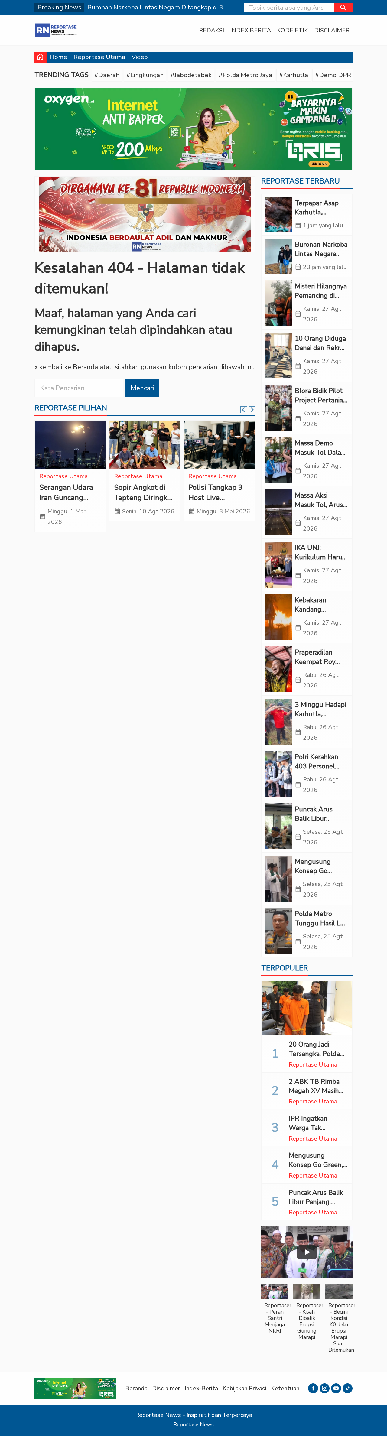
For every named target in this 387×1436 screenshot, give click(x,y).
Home (58, 57)
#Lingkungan (145, 75)
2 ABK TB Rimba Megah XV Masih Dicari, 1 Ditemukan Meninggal (317, 1095)
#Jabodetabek (191, 75)
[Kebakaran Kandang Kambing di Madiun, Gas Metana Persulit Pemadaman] (278, 617)
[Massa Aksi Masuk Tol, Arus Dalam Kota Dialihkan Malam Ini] (278, 512)
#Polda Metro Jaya (245, 75)
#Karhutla (293, 75)
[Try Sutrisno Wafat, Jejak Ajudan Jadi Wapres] (227, 445)
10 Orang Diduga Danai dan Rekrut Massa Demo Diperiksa (321, 352)
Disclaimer (332, 30)
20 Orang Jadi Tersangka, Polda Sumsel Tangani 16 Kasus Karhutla (317, 1058)
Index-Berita (201, 1388)
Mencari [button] (142, 387)
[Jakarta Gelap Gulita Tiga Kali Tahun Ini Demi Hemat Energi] (152, 445)
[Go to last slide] (243, 409)
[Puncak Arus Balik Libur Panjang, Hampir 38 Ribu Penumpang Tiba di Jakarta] (278, 826)
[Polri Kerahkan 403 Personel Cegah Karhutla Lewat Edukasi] (278, 774)
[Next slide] (252, 409)
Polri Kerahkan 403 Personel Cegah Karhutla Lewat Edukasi (318, 770)
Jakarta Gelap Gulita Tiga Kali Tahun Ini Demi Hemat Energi (147, 502)
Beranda (136, 1388)
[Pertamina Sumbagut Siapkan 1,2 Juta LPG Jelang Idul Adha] (77, 445)
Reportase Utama (99, 57)
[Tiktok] (348, 1388)
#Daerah (106, 75)
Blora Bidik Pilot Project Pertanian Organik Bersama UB (321, 404)
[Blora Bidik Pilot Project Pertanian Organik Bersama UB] (278, 408)
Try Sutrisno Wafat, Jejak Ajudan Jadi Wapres (216, 502)
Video (140, 57)
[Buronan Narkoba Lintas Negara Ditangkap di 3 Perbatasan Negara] (278, 256)
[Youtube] (336, 1388)
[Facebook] (313, 1388)
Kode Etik (292, 30)
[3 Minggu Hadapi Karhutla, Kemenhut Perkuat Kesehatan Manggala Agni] (278, 722)
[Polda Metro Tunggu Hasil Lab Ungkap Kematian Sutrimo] (278, 931)
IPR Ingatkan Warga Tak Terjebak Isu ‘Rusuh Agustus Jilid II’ (318, 1132)
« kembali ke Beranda (66, 367)
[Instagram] (325, 1388)
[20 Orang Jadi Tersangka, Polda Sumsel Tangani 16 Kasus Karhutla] (307, 1008)
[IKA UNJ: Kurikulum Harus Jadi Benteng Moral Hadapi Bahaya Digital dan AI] (278, 565)
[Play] (307, 1252)
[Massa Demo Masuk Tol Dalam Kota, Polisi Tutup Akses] (278, 460)
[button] (343, 7)
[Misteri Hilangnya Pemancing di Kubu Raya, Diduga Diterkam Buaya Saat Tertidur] (278, 303)
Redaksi (211, 30)
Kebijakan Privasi (244, 1388)
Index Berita (250, 30)
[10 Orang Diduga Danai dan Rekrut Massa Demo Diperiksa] (278, 355)
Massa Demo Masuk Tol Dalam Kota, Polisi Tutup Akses (321, 457)
